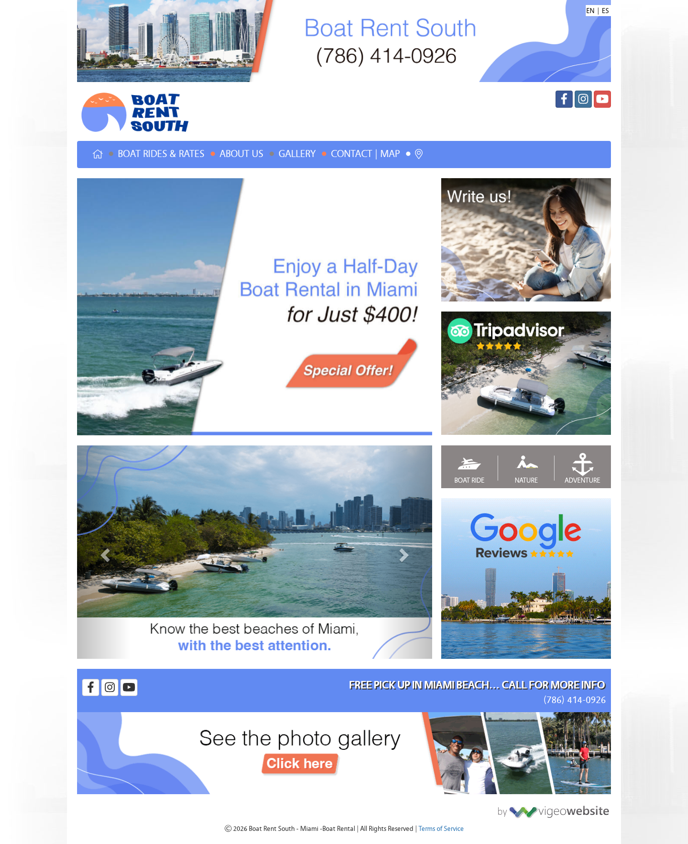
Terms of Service (441, 829)
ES (605, 11)
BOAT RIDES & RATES (161, 154)
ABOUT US (241, 154)
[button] (103, 552)
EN (590, 11)
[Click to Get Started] (550, 809)
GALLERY (297, 154)
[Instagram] (583, 99)
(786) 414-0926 (574, 700)
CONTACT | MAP (365, 154)
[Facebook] (564, 99)
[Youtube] (602, 99)
